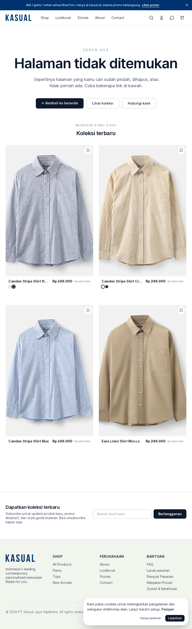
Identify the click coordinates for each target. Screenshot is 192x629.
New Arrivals (62, 583)
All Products (62, 564)
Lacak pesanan (158, 570)
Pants (57, 570)
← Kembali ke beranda (59, 103)
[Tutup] (187, 5)
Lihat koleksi (102, 103)
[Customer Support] (172, 18)
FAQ (150, 564)
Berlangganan (170, 514)
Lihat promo (150, 5)
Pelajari (168, 609)
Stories (83, 18)
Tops (57, 576)
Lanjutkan (175, 618)
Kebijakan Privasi (159, 583)
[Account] (161, 18)
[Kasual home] (18, 17)
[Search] (151, 18)
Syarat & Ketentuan (162, 589)
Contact (117, 18)
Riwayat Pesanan (160, 576)
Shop (45, 18)
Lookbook (63, 18)
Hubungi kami (139, 103)
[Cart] (182, 18)
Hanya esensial (150, 618)
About (100, 18)
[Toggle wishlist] (88, 150)
